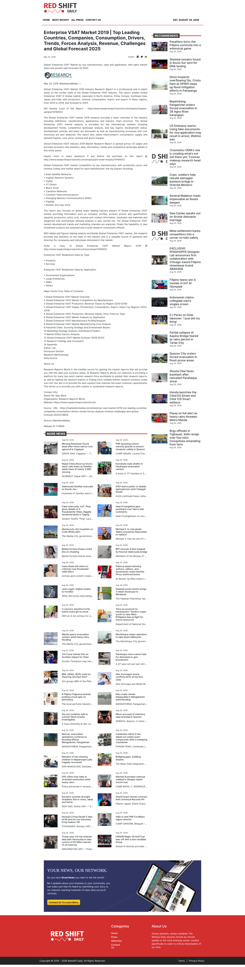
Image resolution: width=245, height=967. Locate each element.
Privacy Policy (196, 960)
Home (114, 933)
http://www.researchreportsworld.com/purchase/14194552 (75, 249)
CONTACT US (93, 19)
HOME (46, 19)
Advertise (116, 940)
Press (114, 937)
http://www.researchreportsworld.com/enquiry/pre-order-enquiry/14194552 (84, 159)
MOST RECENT (60, 19)
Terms (181, 960)
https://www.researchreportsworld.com (75, 402)
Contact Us (115, 946)
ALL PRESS (77, 19)
